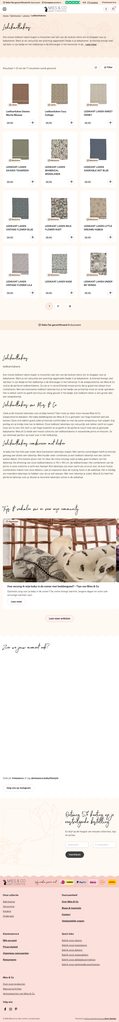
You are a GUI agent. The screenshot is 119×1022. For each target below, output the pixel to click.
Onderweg (8, 916)
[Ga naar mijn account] (106, 9)
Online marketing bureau (100, 1019)
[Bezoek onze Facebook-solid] (5, 1009)
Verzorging (9, 906)
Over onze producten (14, 984)
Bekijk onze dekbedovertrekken (78, 959)
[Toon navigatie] (5, 9)
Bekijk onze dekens (72, 950)
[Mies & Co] (55, 9)
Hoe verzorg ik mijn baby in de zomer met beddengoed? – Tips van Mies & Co (53, 586)
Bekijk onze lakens (72, 940)
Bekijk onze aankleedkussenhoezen (81, 964)
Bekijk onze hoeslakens (74, 945)
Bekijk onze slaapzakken (75, 954)
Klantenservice (109, 2)
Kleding (7, 911)
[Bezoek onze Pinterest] (16, 1009)
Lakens (26, 15)
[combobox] (95, 67)
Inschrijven (75, 854)
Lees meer (91, 44)
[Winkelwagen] (113, 9)
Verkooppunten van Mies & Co (19, 993)
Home (6, 15)
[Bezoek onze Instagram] (10, 1009)
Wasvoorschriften (12, 988)
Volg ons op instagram (19, 788)
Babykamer (15, 15)
